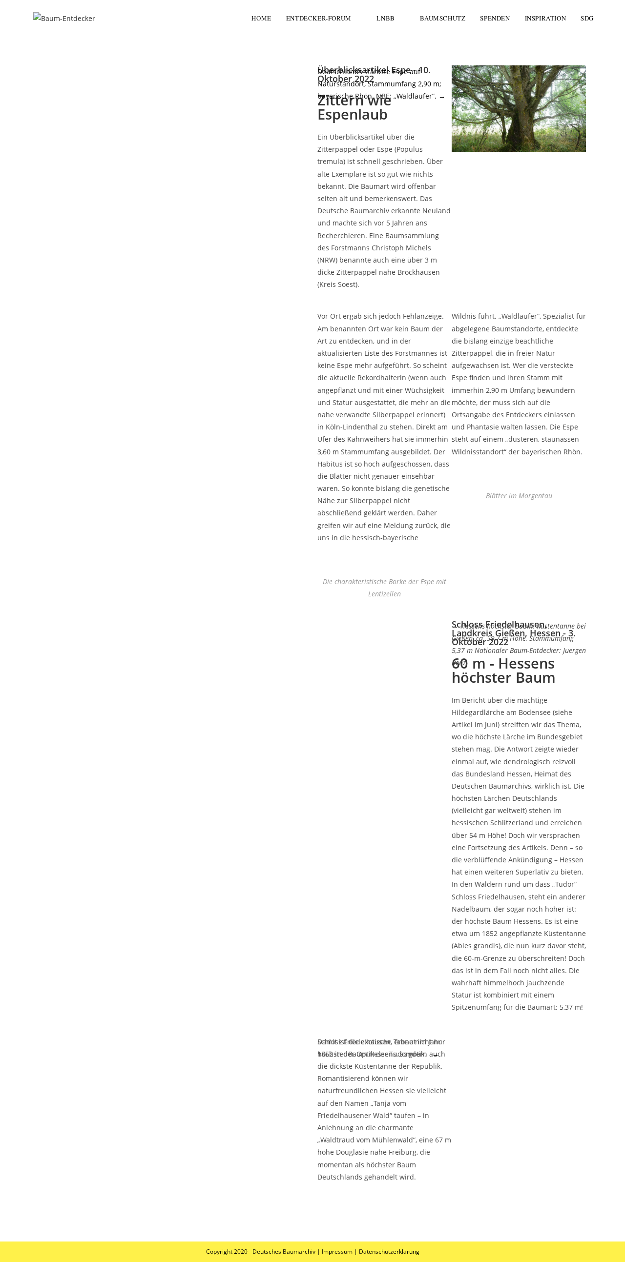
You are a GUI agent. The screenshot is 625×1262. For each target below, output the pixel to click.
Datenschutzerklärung (389, 1251)
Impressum (337, 1251)
